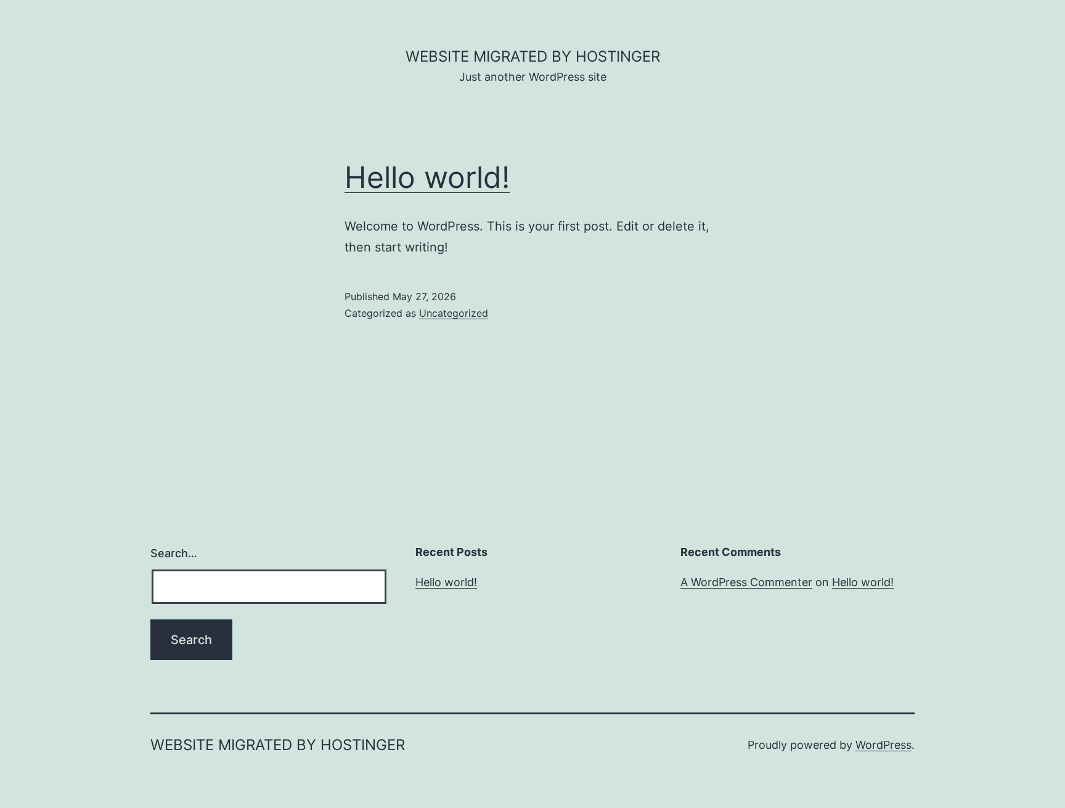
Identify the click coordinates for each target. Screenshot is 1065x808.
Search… (173, 553)
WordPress (883, 744)
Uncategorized (453, 313)
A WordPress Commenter (746, 582)
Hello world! (427, 177)
